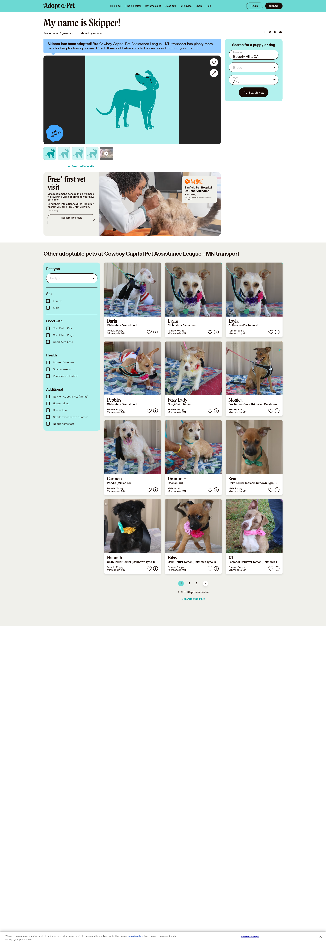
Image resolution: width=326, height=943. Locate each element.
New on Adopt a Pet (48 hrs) (70, 396)
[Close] (320, 936)
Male (56, 308)
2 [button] (189, 583)
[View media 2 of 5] (64, 153)
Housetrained (61, 403)
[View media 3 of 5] (78, 153)
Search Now (256, 92)
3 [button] (196, 583)
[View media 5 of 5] (106, 153)
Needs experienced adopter (70, 417)
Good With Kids (63, 328)
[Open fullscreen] (214, 73)
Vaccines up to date (65, 376)
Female (57, 301)
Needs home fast (63, 424)
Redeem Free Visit (71, 217)
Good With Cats (63, 342)
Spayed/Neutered (64, 362)
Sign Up (273, 5)
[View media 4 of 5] (92, 153)
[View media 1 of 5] (49, 153)
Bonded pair (60, 410)
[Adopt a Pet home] (59, 6)
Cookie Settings (250, 936)
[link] (153, 5)
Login (254, 5)
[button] (205, 583)
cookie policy (136, 936)
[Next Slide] (215, 100)
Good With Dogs (63, 335)
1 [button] (181, 583)
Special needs (62, 369)
